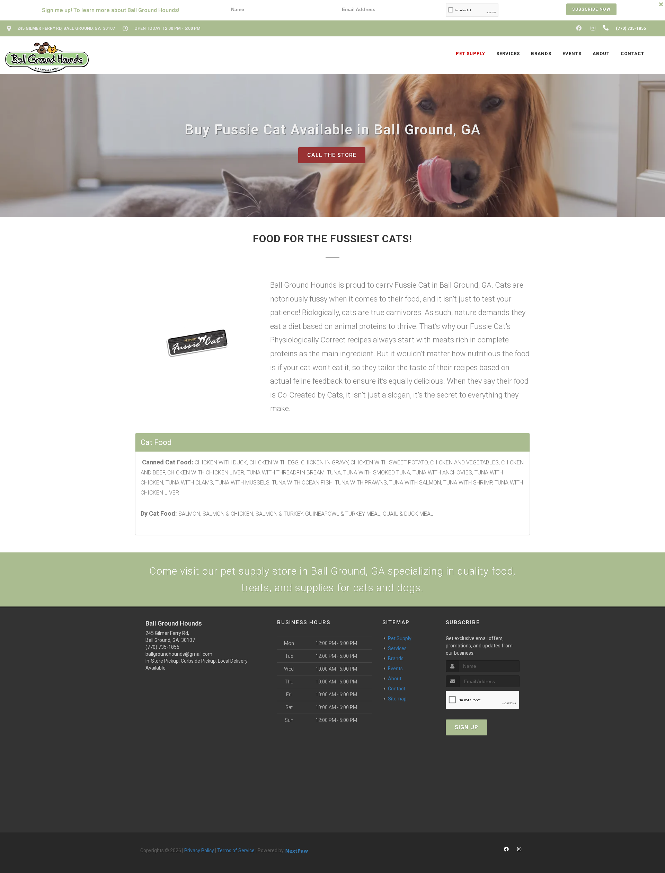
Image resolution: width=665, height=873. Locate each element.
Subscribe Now (591, 9)
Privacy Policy (199, 850)
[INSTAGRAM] (593, 28)
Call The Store (331, 155)
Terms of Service (236, 850)
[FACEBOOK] (579, 28)
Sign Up (466, 727)
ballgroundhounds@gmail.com (178, 654)
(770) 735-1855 (162, 647)
